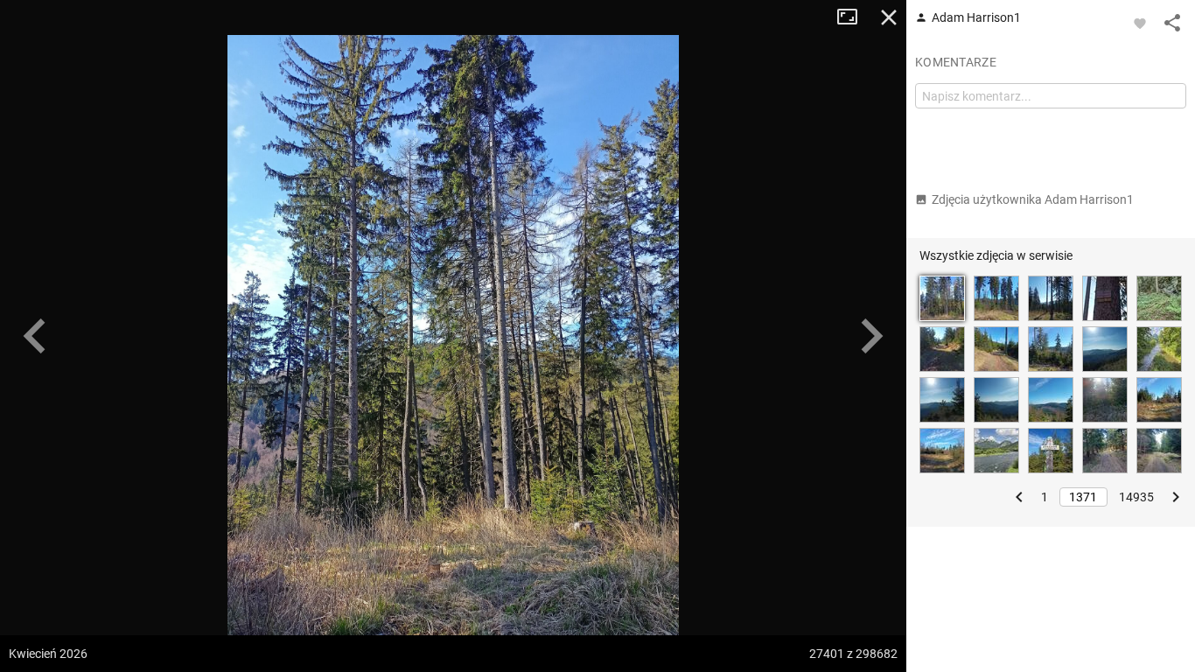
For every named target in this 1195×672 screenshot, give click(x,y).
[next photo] (871, 336)
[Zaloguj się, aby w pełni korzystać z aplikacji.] (1140, 23)
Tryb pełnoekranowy (853, 17)
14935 (1136, 497)
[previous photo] (35, 336)
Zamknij (888, 17)
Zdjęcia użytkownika (1033, 199)
